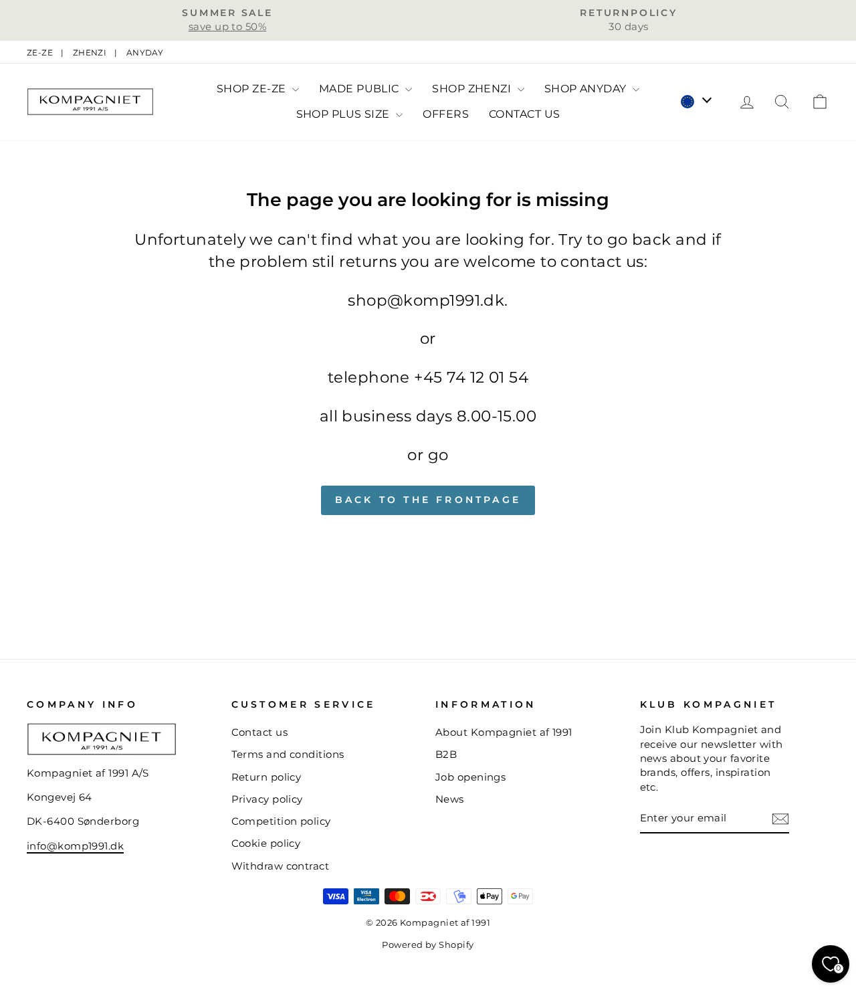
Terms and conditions (287, 754)
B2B (446, 754)
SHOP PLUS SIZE (344, 114)
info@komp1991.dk (75, 845)
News (449, 799)
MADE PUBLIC (360, 88)
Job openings (470, 777)
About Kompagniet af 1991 (503, 732)
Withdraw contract (280, 866)
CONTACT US (524, 114)
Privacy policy (267, 799)
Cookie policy (266, 843)
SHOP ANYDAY (586, 88)
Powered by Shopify (427, 945)
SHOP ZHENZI (473, 88)
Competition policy (281, 821)
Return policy (266, 777)
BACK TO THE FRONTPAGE (428, 500)
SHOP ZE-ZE (253, 88)
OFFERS (446, 114)
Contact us (259, 732)
